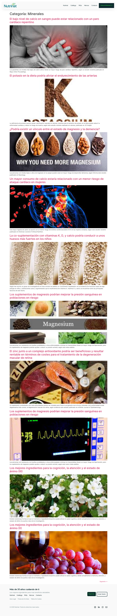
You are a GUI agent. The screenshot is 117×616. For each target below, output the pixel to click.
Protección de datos (23, 599)
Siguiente (103, 581)
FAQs (80, 6)
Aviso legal (13, 599)
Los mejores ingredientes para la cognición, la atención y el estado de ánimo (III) (55, 469)
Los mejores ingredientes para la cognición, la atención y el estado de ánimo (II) (55, 526)
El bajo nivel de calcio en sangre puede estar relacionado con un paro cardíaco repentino (54, 20)
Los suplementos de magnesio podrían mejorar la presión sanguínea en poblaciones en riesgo (56, 296)
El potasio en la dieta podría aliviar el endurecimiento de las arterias (53, 75)
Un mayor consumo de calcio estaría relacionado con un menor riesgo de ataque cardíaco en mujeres (57, 180)
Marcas (86, 6)
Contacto (94, 6)
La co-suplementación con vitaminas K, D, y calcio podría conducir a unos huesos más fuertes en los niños (57, 237)
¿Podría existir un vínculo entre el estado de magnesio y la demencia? (55, 129)
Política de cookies (36, 599)
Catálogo (73, 6)
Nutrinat (65, 6)
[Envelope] (106, 607)
